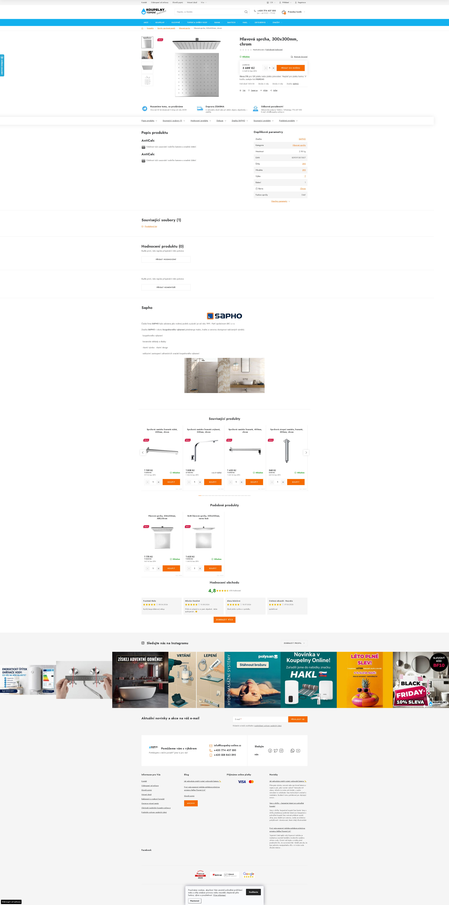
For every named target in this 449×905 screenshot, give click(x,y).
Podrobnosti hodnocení (274, 49)
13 (242, 495)
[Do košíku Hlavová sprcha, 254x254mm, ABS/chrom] (171, 568)
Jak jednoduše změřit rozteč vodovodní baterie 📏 (202, 781)
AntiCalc (148, 140)
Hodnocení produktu (199, 120)
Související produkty (262, 120)
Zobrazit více (224, 619)
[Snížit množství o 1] (266, 68)
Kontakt (144, 2)
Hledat (246, 12)
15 (249, 495)
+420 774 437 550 (266, 11)
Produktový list (151, 226)
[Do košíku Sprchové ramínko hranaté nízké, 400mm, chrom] (171, 482)
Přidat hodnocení (166, 259)
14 (245, 495)
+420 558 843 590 (225, 755)
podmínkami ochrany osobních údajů (268, 726)
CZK (271, 2)
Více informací (219, 895)
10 (232, 495)
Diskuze (220, 120)
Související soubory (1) (172, 120)
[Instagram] (281, 751)
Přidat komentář (166, 287)
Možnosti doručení (301, 57)
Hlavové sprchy (299, 145)
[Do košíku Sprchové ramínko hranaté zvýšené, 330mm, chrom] (213, 482)
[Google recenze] (249, 874)
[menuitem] (147, 22)
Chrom (303, 188)
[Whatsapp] (292, 751)
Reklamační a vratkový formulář (153, 799)
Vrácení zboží (192, 2)
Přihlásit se (298, 719)
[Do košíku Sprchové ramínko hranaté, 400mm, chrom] (254, 482)
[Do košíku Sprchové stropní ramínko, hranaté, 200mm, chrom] (296, 482)
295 (304, 164)
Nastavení (194, 901)
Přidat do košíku (290, 68)
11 (236, 495)
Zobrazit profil (293, 643)
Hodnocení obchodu (224, 582)
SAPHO (296, 84)
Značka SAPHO (238, 120)
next (306, 452)
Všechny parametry (279, 201)
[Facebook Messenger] (287, 751)
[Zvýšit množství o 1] (273, 68)
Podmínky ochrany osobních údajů (154, 812)
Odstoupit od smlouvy (11, 902)
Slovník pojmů (178, 2)
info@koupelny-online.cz (227, 745)
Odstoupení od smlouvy (159, 2)
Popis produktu (147, 120)
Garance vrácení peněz (150, 803)
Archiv (191, 803)
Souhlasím (253, 892)
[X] (276, 751)
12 (239, 495)
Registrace (302, 2)
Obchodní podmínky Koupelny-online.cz (156, 808)
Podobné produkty (287, 120)
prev (143, 452)
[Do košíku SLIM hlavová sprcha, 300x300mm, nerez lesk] (213, 568)
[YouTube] (298, 751)
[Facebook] (270, 751)
